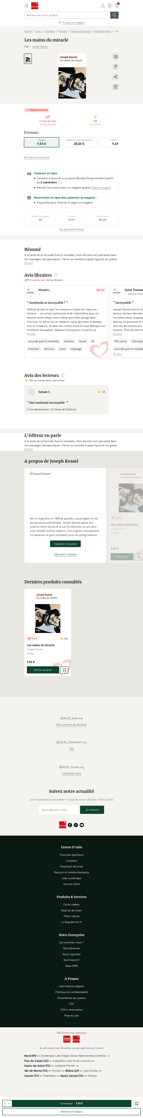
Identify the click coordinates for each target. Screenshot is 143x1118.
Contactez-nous (71, 773)
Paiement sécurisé (71, 866)
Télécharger (122, 556)
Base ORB (71, 965)
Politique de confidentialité (71, 992)
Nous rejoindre (71, 954)
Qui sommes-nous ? (71, 942)
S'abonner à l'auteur (65, 543)
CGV (71, 1003)
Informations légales (71, 986)
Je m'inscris (92, 809)
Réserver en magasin (71, 1111)
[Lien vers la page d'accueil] (34, 5)
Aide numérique (71, 878)
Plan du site (71, 1015)
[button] (71, 257)
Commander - (71, 1103)
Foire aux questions (72, 854)
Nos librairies (71, 948)
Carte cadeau (71, 904)
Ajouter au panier (43, 669)
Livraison (71, 860)
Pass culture (72, 916)
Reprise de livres (71, 910)
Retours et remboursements (71, 872)
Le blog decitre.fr (71, 922)
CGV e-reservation (72, 1009)
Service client (71, 884)
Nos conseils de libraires (71, 724)
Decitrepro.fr (71, 960)
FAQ (71, 748)
